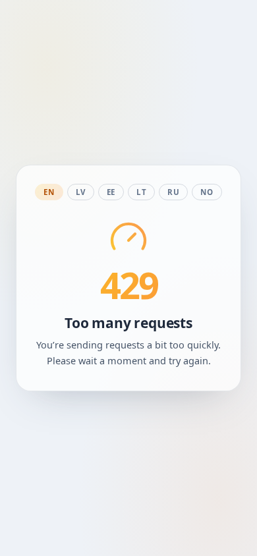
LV (81, 192)
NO (206, 192)
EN (48, 192)
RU (173, 192)
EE (111, 192)
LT (141, 192)
